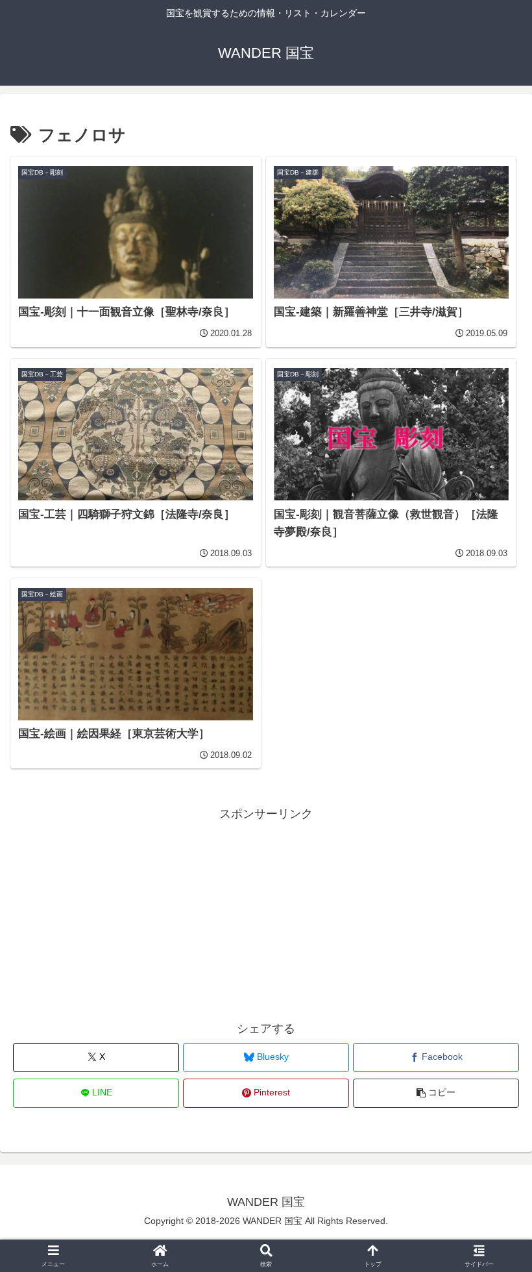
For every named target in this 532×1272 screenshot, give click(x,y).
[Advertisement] (266, 916)
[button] (436, 1093)
